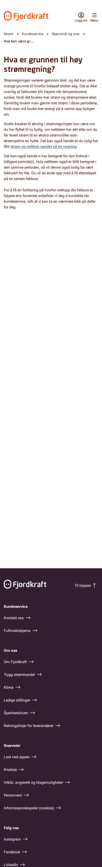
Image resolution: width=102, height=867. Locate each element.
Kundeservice (32, 34)
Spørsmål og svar (66, 34)
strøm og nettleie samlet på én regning (43, 146)
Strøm (9, 34)
